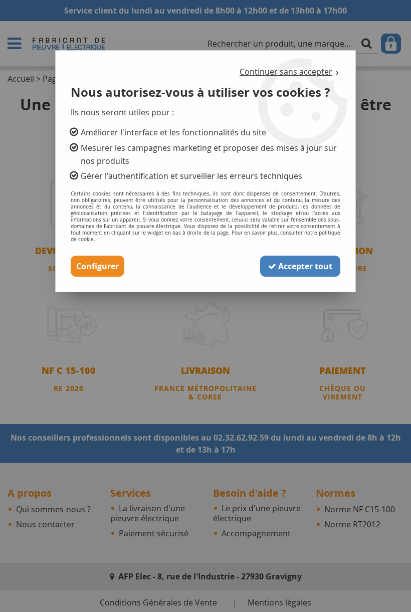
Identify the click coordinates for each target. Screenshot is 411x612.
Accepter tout (304, 266)
